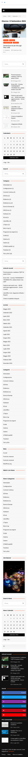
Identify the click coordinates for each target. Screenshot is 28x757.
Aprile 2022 (6, 316)
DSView (6, 40)
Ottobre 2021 (6, 323)
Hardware (12, 40)
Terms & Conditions (18, 754)
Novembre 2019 (7, 363)
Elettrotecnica (7, 203)
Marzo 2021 (6, 345)
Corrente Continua (8, 192)
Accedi (5, 453)
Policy (9, 754)
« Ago (4, 162)
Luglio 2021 (6, 334)
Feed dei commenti (8, 460)
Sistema (5, 239)
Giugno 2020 (6, 352)
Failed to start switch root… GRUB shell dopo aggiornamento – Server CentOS (13, 287)
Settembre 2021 (7, 327)
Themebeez (11, 751)
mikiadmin (7, 50)
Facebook (2, 2)
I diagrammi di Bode (16, 124)
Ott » (8, 162)
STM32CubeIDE (7, 42)
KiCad (5, 217)
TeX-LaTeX (6, 253)
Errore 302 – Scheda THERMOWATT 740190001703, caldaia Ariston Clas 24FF (13, 279)
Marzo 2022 (6, 320)
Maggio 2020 (6, 356)
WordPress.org (7, 463)
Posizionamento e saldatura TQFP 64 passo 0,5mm (16, 76)
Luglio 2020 (6, 349)
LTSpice (5, 224)
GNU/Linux (6, 210)
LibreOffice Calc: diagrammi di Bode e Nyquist (17, 108)
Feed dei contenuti (8, 456)
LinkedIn (5, 2)
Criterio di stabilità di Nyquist (11, 298)
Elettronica (6, 199)
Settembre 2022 (7, 312)
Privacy (4, 754)
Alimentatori (6, 185)
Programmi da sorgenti (9, 232)
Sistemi (5, 242)
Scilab (5, 235)
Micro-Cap (6, 228)
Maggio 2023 (6, 309)
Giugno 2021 (6, 338)
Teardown (16, 42)
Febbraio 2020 (7, 359)
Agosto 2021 (6, 330)
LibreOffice (6, 221)
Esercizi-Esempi (7, 206)
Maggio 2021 (6, 341)
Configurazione (7, 188)
